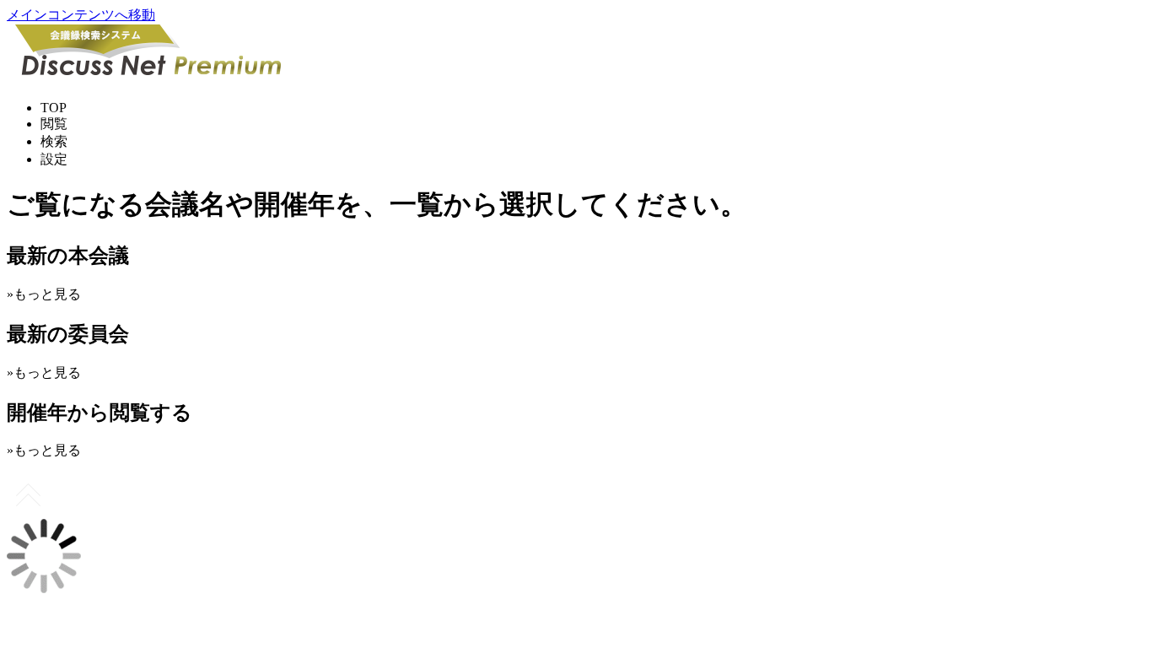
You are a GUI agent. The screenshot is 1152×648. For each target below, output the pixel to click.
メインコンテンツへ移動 (81, 15)
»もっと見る (44, 294)
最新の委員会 (68, 334)
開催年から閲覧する (99, 413)
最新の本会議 (68, 256)
